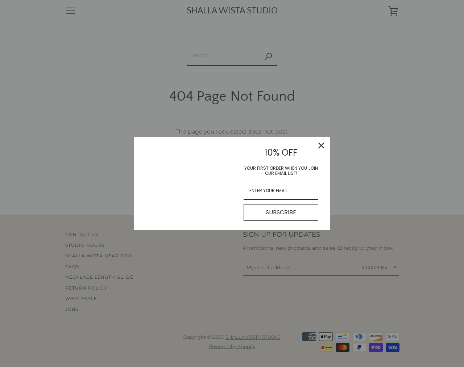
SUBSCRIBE (281, 212)
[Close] (321, 145)
